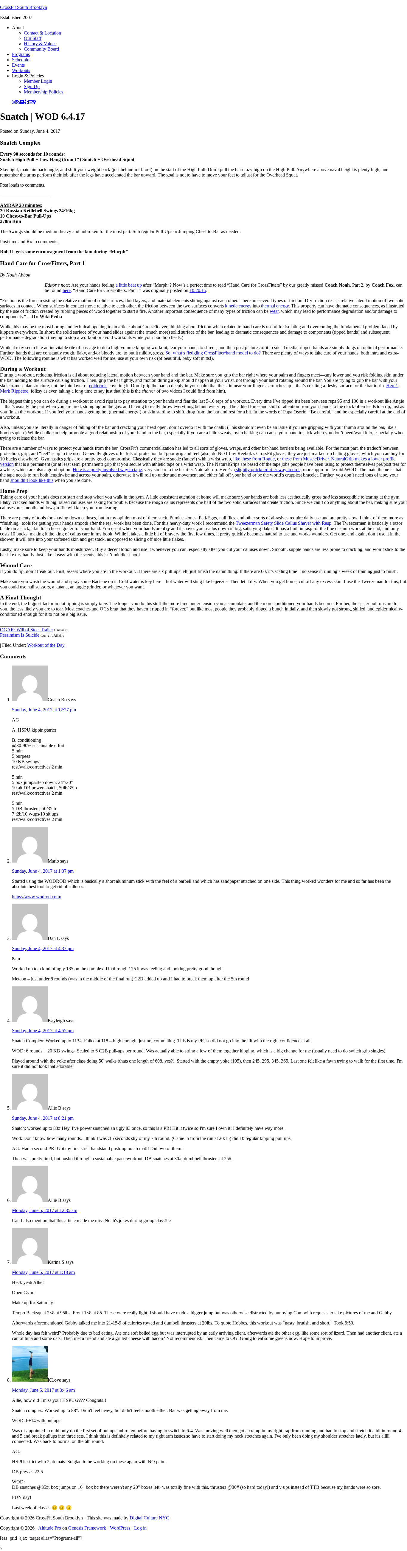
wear (274, 311)
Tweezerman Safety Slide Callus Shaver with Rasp (283, 523)
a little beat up (129, 285)
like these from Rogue (254, 458)
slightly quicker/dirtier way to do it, (268, 469)
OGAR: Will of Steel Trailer (26, 629)
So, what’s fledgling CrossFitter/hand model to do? (213, 352)
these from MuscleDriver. (306, 458)
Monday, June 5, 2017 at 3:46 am (43, 1390)
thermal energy (275, 305)
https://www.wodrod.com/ (36, 896)
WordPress (120, 1527)
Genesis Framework (87, 1527)
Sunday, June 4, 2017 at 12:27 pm (44, 709)
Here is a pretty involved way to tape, (108, 469)
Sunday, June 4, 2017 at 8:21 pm (43, 1118)
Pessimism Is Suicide (19, 635)
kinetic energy (238, 305)
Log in (140, 1527)
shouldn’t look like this (31, 480)
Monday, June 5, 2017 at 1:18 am (43, 1272)
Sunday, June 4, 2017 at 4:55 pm (43, 1030)
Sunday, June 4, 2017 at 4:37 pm (43, 948)
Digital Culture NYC (149, 1517)
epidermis (98, 385)
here (67, 290)
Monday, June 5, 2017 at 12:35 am (44, 1210)
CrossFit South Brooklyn (23, 7)
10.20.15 (197, 290)
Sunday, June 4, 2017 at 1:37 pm (43, 871)
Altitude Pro (49, 1527)
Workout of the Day (46, 645)
